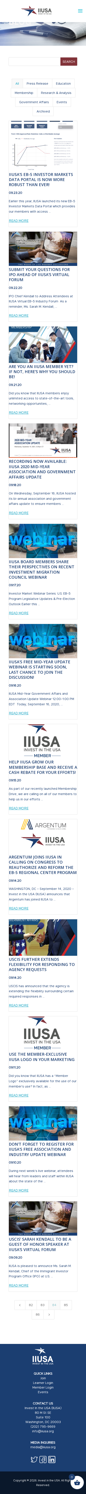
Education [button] (63, 83)
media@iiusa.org (43, 1447)
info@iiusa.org (43, 1431)
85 (66, 1305)
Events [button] (62, 102)
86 (38, 1314)
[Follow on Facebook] (43, 1459)
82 (31, 1305)
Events (43, 1392)
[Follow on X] (34, 1459)
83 (43, 1305)
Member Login (43, 1387)
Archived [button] (43, 111)
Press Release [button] (37, 83)
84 (54, 1305)
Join (43, 1378)
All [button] (17, 83)
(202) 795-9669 (43, 1426)
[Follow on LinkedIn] (51, 1459)
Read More (18, 221)
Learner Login (43, 1383)
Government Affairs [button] (34, 102)
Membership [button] (24, 93)
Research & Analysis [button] (56, 93)
